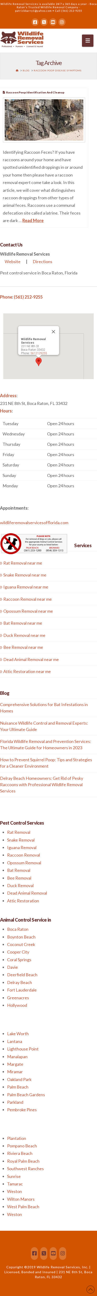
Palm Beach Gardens (26, 1094)
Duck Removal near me (24, 635)
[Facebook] (35, 22)
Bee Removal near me (23, 647)
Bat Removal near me (22, 623)
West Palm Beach (23, 1206)
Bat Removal (18, 870)
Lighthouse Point (23, 1048)
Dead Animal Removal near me (31, 659)
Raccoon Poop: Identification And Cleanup (35, 92)
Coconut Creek (21, 944)
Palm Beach (17, 1086)
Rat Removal (18, 832)
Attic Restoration (23, 900)
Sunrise (14, 1176)
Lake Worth (18, 1033)
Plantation (16, 1138)
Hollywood (17, 1005)
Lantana (14, 1041)
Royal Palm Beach (23, 1161)
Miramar (15, 1071)
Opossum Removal (24, 862)
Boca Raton (17, 929)
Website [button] (12, 261)
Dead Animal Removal (27, 893)
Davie (12, 967)
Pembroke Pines (22, 1109)
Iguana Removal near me (25, 586)
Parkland (15, 1102)
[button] (87, 41)
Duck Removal (20, 885)
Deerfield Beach (22, 974)
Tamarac (15, 1183)
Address (8, 395)
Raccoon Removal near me (27, 599)
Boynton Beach (21, 936)
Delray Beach (19, 982)
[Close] (53, 331)
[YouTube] (53, 22)
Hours (6, 410)
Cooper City (18, 951)
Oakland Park (19, 1079)
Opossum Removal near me (28, 611)
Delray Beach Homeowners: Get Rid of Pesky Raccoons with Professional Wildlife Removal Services (41, 784)
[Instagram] (61, 22)
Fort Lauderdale (22, 989)
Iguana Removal (21, 847)
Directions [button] (42, 261)
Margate (15, 1064)
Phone (6, 297)
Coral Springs (19, 959)
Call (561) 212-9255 (68, 10)
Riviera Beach (19, 1153)
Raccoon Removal (23, 855)
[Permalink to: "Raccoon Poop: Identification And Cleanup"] (44, 119)
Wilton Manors (21, 1199)
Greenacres (18, 997)
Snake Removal (21, 839)
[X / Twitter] (44, 22)
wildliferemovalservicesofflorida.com (34, 522)
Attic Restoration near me (27, 671)
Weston (14, 1191)
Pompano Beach (22, 1145)
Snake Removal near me (24, 574)
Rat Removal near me (22, 562)
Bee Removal (19, 878)
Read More (33, 220)
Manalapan (17, 1056)
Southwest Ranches (25, 1168)
